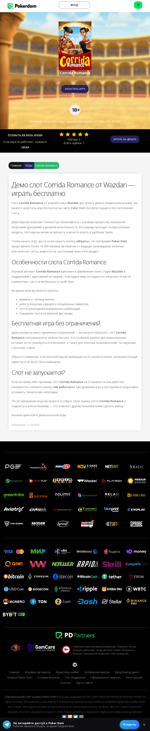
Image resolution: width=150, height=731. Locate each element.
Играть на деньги (124, 139)
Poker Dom (78, 208)
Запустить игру (75, 89)
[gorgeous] (86, 134)
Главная (16, 165)
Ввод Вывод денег (127, 672)
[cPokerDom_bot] (75, 665)
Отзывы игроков (49, 677)
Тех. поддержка (75, 677)
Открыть (129, 724)
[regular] (74, 134)
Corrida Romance (46, 165)
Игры (28, 165)
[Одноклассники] (70, 717)
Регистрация (134, 677)
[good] (80, 134)
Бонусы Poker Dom (19, 677)
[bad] (61, 134)
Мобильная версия (97, 672)
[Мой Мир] (81, 717)
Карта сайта (84, 683)
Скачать (65, 683)
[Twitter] (75, 717)
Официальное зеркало (105, 677)
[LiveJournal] (87, 717)
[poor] (68, 134)
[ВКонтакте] (64, 717)
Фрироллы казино (67, 672)
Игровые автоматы (38, 672)
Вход (74, 5)
